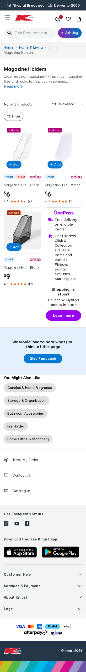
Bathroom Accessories (25, 413)
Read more (13, 86)
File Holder (15, 426)
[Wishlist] (68, 19)
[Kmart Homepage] (24, 18)
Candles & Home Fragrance (29, 388)
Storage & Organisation (26, 400)
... (51, 47)
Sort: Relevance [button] (61, 104)
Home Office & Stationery (28, 439)
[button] (7, 17)
